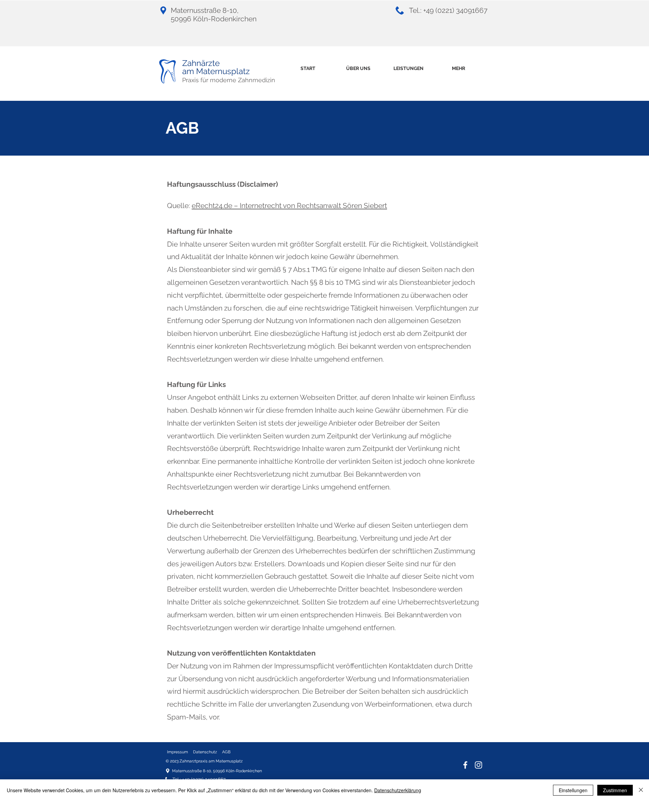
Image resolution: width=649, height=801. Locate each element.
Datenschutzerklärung (397, 790)
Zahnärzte (201, 63)
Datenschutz (205, 752)
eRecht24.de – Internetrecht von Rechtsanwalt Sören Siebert (289, 205)
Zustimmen (615, 790)
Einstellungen (573, 790)
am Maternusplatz (216, 71)
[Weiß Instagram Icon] (478, 765)
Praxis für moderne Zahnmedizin (228, 80)
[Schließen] (641, 790)
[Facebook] (465, 765)
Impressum (177, 752)
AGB (226, 752)
